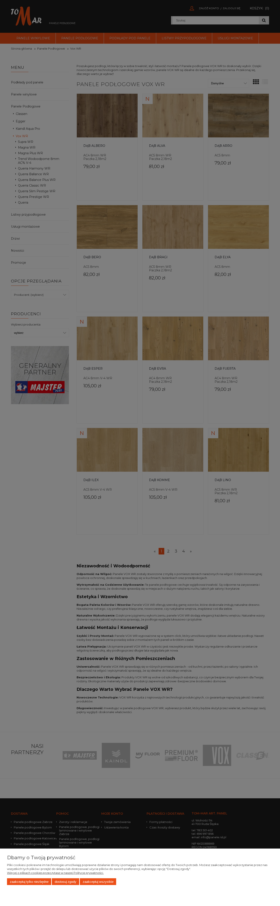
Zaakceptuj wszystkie (98, 881)
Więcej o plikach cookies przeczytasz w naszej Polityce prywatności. (55, 873)
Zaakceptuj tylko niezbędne (29, 881)
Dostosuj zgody (65, 881)
